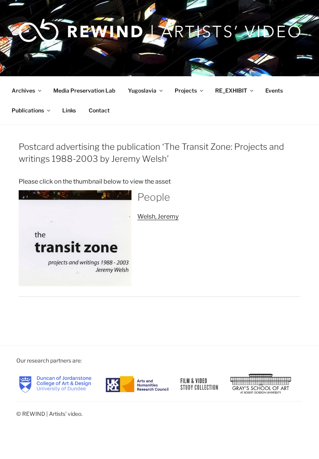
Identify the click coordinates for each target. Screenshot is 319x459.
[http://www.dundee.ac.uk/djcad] (55, 383)
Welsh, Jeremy (158, 216)
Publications (28, 110)
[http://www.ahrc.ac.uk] (137, 383)
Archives (23, 90)
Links (69, 110)
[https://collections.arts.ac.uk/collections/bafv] (199, 383)
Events (274, 90)
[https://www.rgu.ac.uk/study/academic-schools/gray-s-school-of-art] (260, 383)
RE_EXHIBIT (231, 90)
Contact (99, 110)
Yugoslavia (142, 90)
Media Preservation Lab (84, 90)
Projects (186, 90)
